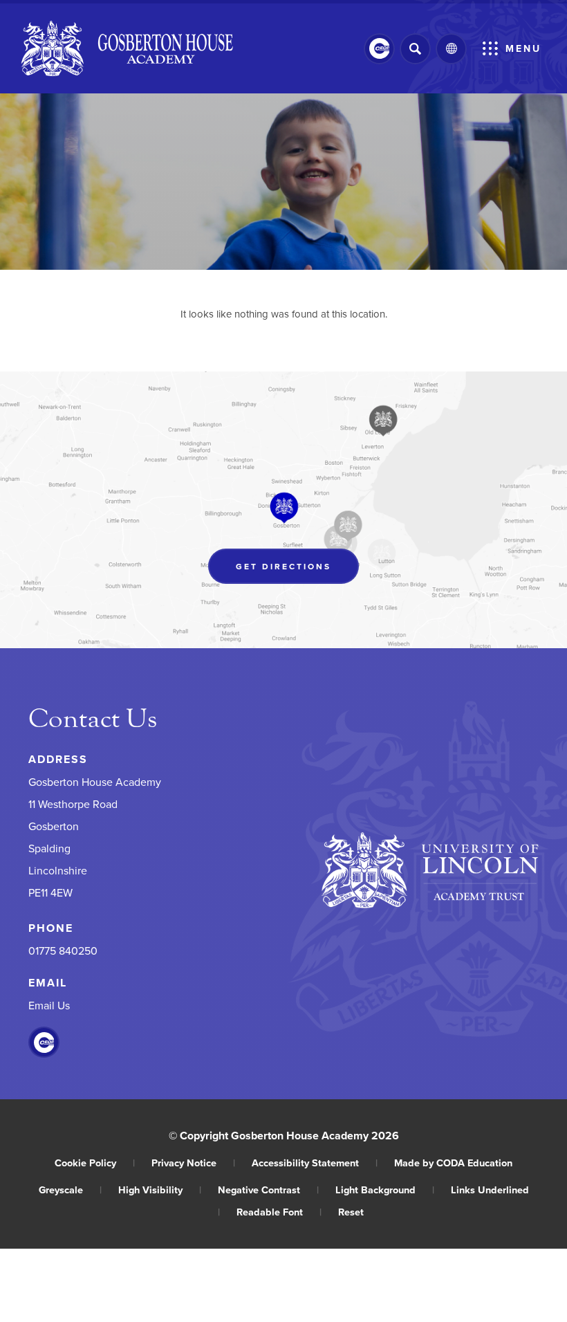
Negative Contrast (268, 1189)
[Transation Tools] (451, 48)
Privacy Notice (193, 1162)
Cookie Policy (95, 1162)
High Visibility (159, 1189)
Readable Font (279, 1211)
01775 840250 (62, 950)
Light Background (384, 1189)
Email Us (49, 1005)
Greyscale (70, 1189)
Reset (351, 1211)
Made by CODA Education (453, 1162)
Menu (523, 48)
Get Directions (297, 570)
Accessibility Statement (315, 1162)
